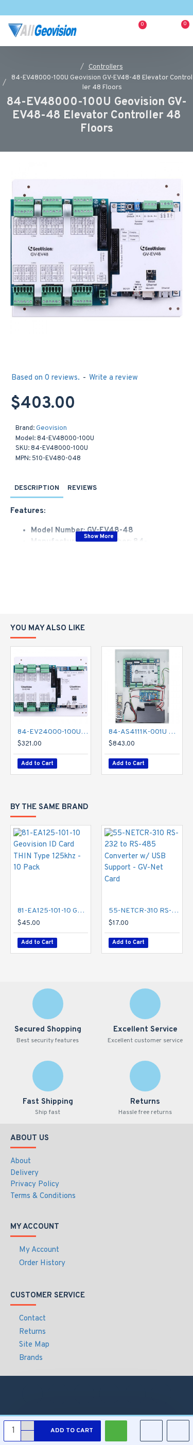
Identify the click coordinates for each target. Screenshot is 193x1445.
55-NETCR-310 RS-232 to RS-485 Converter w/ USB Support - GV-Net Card (144, 910)
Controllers (106, 67)
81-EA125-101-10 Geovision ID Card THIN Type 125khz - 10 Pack (52, 910)
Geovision (51, 428)
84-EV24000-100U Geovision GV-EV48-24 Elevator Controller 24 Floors (52, 732)
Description (36, 488)
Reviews (82, 488)
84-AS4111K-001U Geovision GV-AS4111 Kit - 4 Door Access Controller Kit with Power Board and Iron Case (144, 732)
